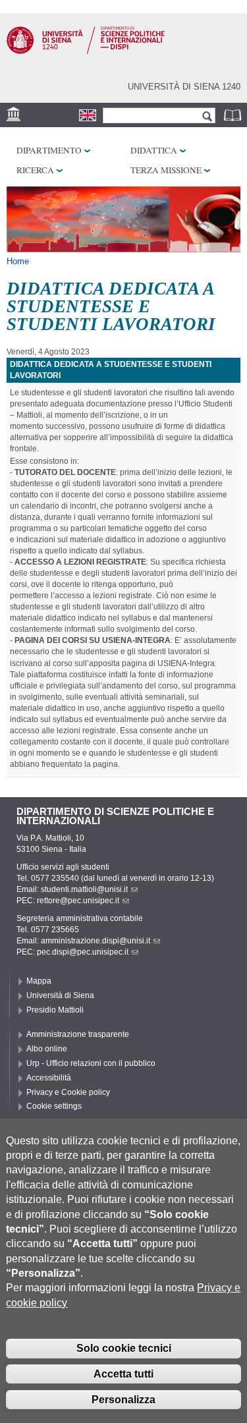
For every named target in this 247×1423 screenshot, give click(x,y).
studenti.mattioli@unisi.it (84, 889)
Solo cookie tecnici (123, 1348)
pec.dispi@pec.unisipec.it (82, 952)
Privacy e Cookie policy (68, 1092)
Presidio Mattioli (55, 1010)
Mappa (38, 981)
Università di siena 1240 (184, 87)
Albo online (46, 1048)
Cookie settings (54, 1106)
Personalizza (123, 1399)
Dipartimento (49, 150)
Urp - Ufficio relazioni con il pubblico (90, 1063)
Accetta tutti (123, 1374)
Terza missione (166, 170)
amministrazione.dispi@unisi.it (95, 940)
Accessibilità (48, 1077)
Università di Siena (60, 995)
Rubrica (234, 115)
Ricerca (35, 170)
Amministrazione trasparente (77, 1034)
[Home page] (86, 51)
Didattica (153, 150)
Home (18, 261)
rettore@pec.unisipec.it (78, 900)
